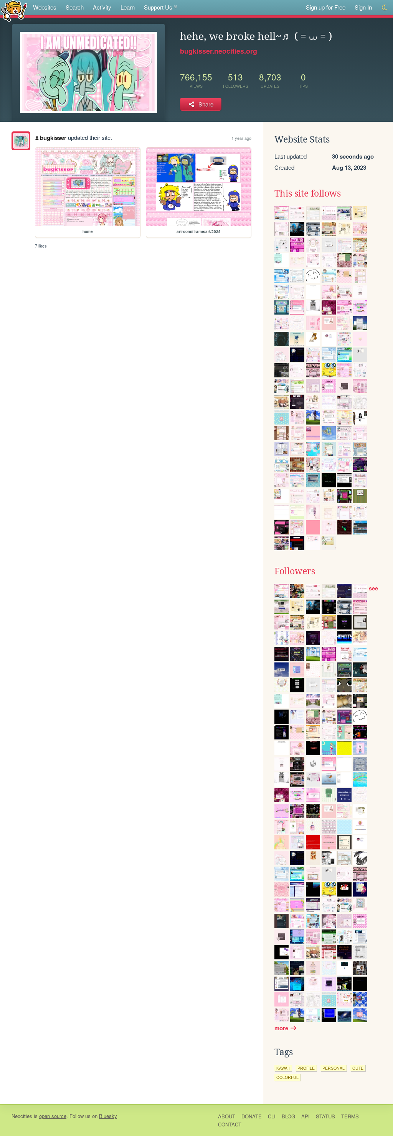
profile (306, 1068)
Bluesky (108, 1116)
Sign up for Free (325, 7)
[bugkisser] (21, 141)
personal (333, 1068)
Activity (102, 7)
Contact (229, 1124)
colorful (287, 1077)
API (305, 1116)
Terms (350, 1116)
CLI (272, 1116)
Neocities (22, 1116)
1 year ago (241, 138)
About (226, 1116)
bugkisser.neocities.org (218, 51)
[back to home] (14, 11)
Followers (294, 571)
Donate (251, 1116)
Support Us (158, 7)
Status (325, 1116)
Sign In (363, 7)
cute (357, 1068)
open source (52, 1116)
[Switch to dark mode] (384, 7)
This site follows (307, 193)
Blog (288, 1116)
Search (75, 7)
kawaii (283, 1068)
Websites (44, 7)
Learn (128, 7)
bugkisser (53, 137)
